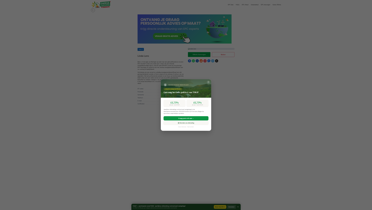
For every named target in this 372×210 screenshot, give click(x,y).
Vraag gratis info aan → (186, 118)
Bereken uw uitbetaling (187, 123)
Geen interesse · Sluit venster (186, 126)
